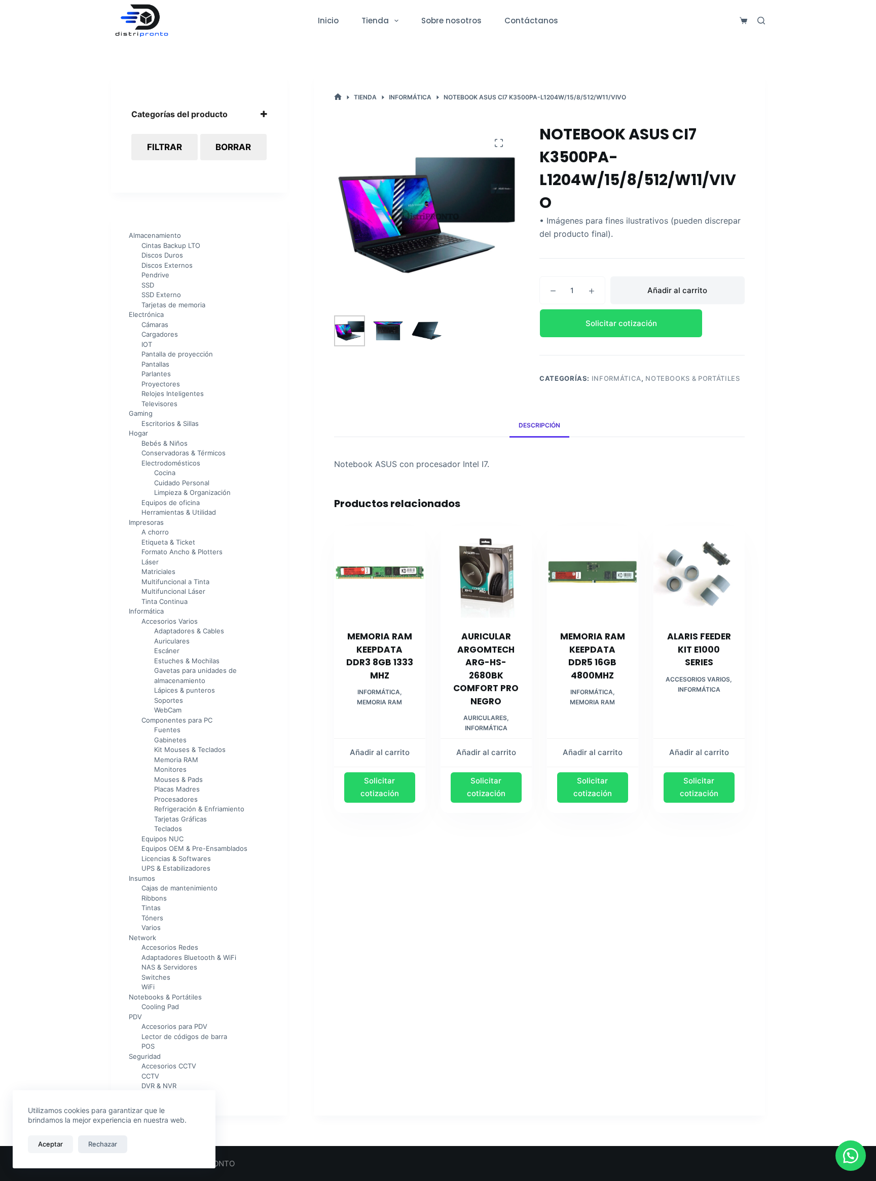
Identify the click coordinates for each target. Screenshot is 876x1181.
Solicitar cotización (621, 323)
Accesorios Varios (698, 679)
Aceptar (50, 1144)
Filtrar (164, 147)
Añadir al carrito (677, 290)
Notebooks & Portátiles (692, 378)
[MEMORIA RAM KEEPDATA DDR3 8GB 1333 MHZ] (379, 572)
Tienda (375, 20)
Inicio (328, 20)
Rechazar (102, 1144)
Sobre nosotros (451, 20)
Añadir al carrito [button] (380, 752)
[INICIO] (338, 97)
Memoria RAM (379, 702)
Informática (616, 378)
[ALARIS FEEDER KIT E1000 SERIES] (699, 572)
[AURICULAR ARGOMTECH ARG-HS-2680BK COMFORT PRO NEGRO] (486, 572)
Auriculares (485, 718)
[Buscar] (761, 20)
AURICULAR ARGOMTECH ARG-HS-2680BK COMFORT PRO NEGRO (486, 668)
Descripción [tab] (539, 425)
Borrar (233, 147)
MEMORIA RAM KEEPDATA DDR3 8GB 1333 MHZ (379, 656)
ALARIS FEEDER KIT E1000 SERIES (699, 649)
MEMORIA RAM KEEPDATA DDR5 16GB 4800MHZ (592, 656)
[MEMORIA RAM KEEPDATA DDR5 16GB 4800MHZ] (592, 572)
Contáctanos (531, 20)
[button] (642, 323)
